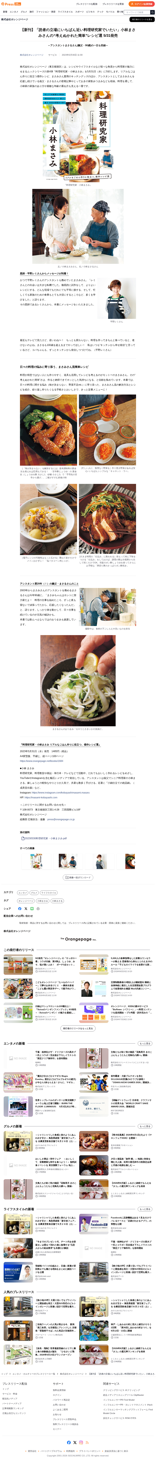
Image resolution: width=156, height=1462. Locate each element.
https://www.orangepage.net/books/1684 (41, 761)
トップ (4, 1374)
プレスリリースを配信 (86, 4)
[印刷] (38, 908)
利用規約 (70, 1451)
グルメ (24, 11)
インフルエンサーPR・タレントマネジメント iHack (127, 1404)
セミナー (57, 1429)
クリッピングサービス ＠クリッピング (121, 1390)
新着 (5, 11)
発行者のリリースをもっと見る (78, 1028)
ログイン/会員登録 (143, 4)
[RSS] (87, 1442)
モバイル (110, 11)
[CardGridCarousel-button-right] (134, 862)
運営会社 (32, 1451)
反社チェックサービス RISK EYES (119, 1418)
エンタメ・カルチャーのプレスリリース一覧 (33, 1374)
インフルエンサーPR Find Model (119, 1400)
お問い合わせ (59, 1404)
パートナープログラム (51, 1451)
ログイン (57, 1395)
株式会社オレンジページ (31, 55)
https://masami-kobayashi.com (41, 797)
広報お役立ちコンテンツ (14, 1413)
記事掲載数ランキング (13, 1408)
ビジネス (90, 11)
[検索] (152, 12)
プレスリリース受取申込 (64, 1419)
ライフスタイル (65, 11)
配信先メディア (9, 1398)
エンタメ (14, 11)
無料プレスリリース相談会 (65, 1424)
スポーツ (79, 11)
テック (100, 11)
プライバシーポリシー (89, 1451)
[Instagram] (81, 1442)
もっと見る (145, 1043)
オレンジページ (25, 901)
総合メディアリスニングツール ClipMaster (123, 1395)
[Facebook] (19, 908)
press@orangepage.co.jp (61, 819)
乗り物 (120, 11)
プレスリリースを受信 (113, 4)
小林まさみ (42, 901)
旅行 (32, 11)
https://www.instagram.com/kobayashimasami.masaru (61, 792)
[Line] (32, 908)
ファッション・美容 (45, 11)
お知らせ (57, 1414)
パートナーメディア (12, 1403)
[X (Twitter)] (25, 908)
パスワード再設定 (61, 1400)
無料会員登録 (59, 1390)
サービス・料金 (9, 1394)
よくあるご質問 (60, 1409)
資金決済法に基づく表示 (116, 1451)
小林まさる (57, 901)
